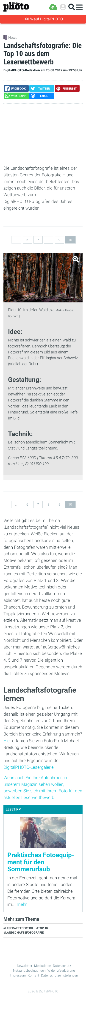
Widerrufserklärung (61, 970)
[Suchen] (71, 7)
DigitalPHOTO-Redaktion (21, 70)
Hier (7, 740)
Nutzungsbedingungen (29, 970)
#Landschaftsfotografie (23, 932)
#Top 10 (42, 928)
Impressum (18, 975)
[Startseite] (16, 7)
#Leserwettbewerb (18, 928)
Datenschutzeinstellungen (59, 975)
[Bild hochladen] (53, 7)
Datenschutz (62, 966)
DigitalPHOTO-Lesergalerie (28, 767)
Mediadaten (42, 966)
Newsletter (24, 966)
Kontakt (33, 975)
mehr (22, 904)
